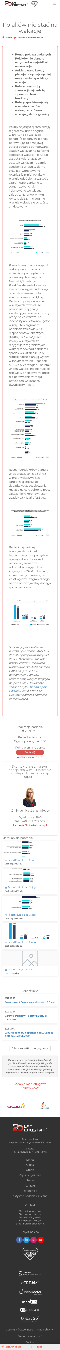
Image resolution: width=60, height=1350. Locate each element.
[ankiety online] (30, 1310)
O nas (30, 1164)
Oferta (30, 1169)
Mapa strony (45, 1329)
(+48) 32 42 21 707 (32, 1211)
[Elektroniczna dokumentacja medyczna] (30, 1301)
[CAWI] (30, 1318)
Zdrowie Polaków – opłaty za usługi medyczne (26, 1017)
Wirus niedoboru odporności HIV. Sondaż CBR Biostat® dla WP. (29, 1034)
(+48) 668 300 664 (32, 1217)
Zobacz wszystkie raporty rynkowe (30, 1048)
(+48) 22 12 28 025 (32, 1214)
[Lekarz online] (30, 1292)
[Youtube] (40, 1240)
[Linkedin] (26, 1240)
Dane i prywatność (30, 1336)
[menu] (54, 3)
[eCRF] (30, 1283)
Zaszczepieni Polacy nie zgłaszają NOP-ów (30, 1002)
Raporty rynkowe (30, 1175)
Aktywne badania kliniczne (30, 1196)
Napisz (39, 1347)
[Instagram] (33, 1240)
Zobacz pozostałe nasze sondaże (24, 37)
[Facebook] (19, 1240)
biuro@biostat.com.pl (33, 1223)
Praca (30, 1180)
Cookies (30, 1342)
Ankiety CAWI (30, 1088)
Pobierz (29, 752)
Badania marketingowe (30, 1084)
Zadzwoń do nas (13, 1347)
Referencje (30, 1190)
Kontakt (30, 1185)
